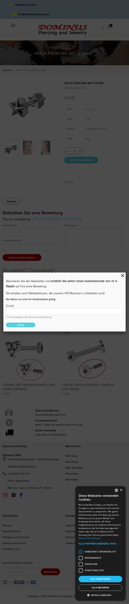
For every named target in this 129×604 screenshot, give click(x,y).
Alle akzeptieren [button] (100, 579)
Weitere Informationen (90, 538)
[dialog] (100, 543)
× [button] (121, 490)
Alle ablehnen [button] (100, 587)
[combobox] (116, 490)
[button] (100, 544)
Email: (10, 305)
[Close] (123, 275)
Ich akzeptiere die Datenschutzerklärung (30, 317)
